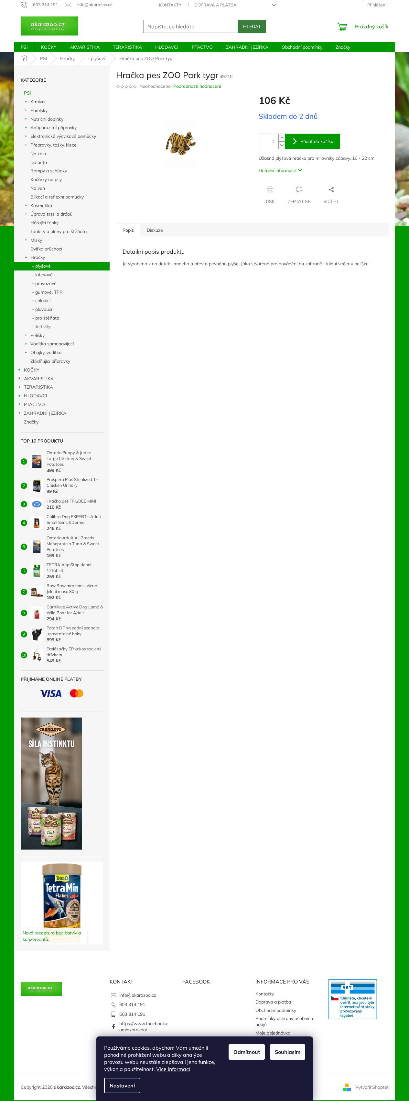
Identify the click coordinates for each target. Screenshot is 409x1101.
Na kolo (38, 154)
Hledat (252, 26)
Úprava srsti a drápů (51, 214)
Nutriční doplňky (46, 119)
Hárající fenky (44, 223)
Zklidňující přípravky (50, 361)
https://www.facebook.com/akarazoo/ (143, 1027)
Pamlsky (39, 110)
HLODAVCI (35, 396)
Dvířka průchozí (46, 249)
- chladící (41, 300)
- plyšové (41, 266)
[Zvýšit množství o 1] (281, 137)
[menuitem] (24, 47)
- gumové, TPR (47, 292)
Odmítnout (246, 1052)
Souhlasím (287, 1052)
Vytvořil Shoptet (372, 1087)
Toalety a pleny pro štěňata (58, 231)
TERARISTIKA (38, 387)
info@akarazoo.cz (137, 995)
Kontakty (170, 4)
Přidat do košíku (316, 141)
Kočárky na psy (46, 179)
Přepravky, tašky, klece (53, 145)
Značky (31, 422)
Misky (36, 240)
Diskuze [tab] (155, 230)
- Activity (41, 327)
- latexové (42, 275)
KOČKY (31, 370)
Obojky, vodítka (45, 352)
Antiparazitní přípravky (53, 127)
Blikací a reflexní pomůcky (57, 197)
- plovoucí (42, 309)
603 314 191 (132, 1004)
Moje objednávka (272, 1033)
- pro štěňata (45, 318)
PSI (27, 93)
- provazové (44, 283)
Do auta (38, 162)
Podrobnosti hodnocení (197, 86)
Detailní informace (277, 170)
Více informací (173, 1069)
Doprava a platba (215, 4)
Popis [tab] (128, 230)
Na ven (37, 188)
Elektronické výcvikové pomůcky (63, 136)
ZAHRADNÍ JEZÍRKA (45, 413)
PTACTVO (34, 404)
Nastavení (122, 1085)
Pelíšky (37, 335)
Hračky (37, 257)
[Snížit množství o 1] (281, 145)
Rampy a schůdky (48, 171)
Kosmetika (41, 206)
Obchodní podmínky (275, 1010)
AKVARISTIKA (39, 379)
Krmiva (37, 102)
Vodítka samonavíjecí (52, 344)
